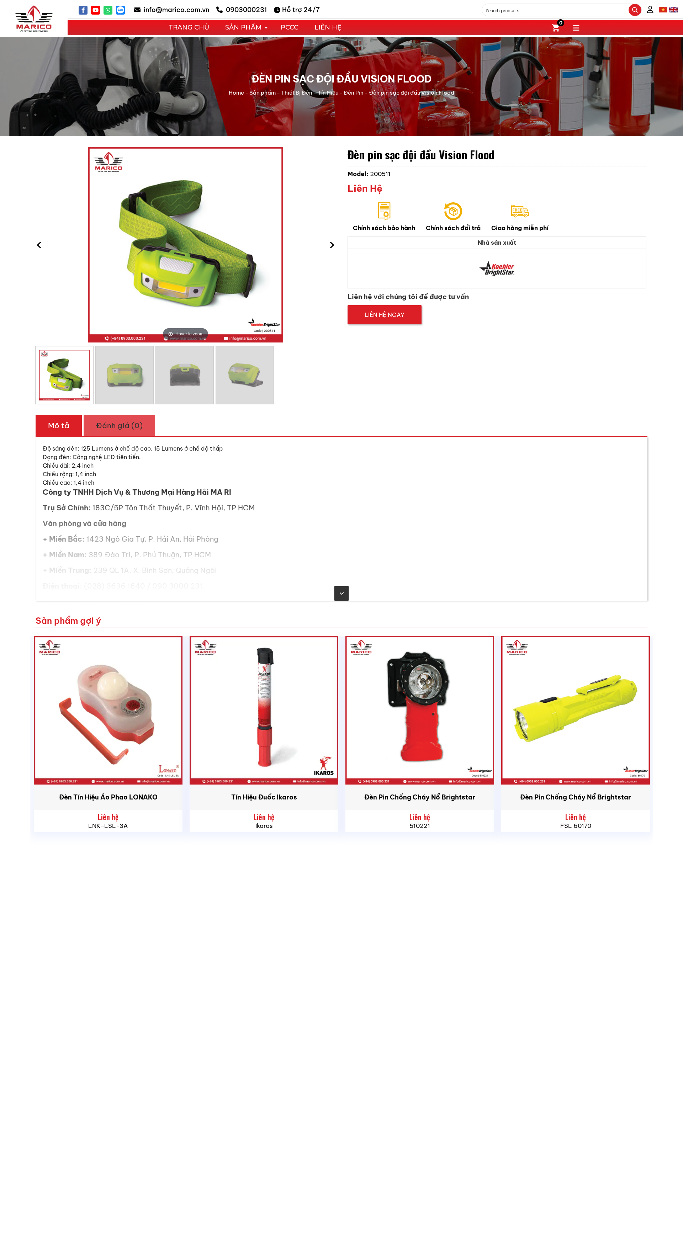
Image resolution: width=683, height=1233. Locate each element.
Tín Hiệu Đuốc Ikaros (264, 797)
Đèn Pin (354, 92)
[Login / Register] (650, 9)
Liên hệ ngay (384, 314)
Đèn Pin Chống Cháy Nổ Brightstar (419, 797)
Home (236, 92)
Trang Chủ (189, 27)
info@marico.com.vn (175, 10)
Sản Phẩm (243, 27)
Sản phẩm (262, 92)
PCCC (289, 27)
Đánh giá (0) (119, 425)
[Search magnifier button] (635, 10)
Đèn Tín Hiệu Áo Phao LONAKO (108, 797)
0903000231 (245, 10)
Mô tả (58, 425)
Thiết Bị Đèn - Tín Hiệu (309, 92)
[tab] (59, 425)
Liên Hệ (328, 27)
